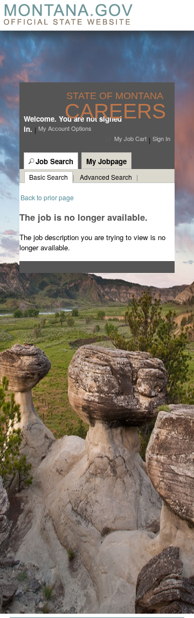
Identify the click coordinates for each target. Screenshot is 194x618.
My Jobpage (106, 161)
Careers (115, 111)
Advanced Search (106, 176)
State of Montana (116, 96)
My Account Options (65, 128)
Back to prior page (47, 197)
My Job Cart (130, 138)
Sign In (161, 138)
